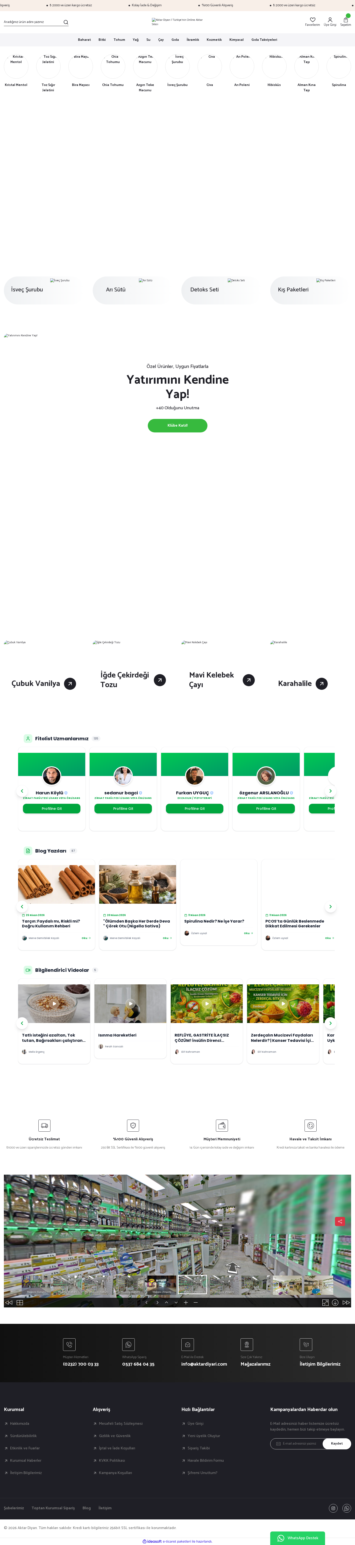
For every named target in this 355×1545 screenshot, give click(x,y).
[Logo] (177, 22)
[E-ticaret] (177, 1541)
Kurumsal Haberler (25, 1461)
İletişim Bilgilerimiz (26, 1473)
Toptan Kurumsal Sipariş (53, 1508)
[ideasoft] (152, 1541)
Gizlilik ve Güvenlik (115, 1436)
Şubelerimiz (14, 1508)
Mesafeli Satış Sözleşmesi (121, 1424)
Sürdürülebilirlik (23, 1436)
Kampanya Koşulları (115, 1473)
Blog (87, 1508)
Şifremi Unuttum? (202, 1473)
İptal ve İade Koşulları (117, 1448)
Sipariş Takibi (199, 1448)
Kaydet (337, 1443)
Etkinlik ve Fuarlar (25, 1448)
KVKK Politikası (112, 1461)
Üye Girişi (196, 1424)
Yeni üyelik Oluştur (204, 1436)
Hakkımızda (19, 1424)
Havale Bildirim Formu (206, 1461)
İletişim (105, 1508)
